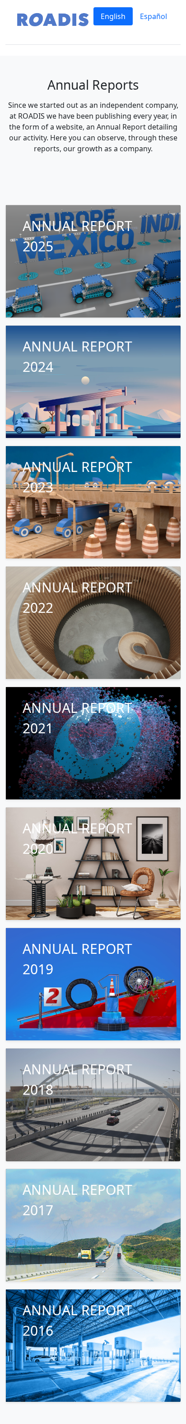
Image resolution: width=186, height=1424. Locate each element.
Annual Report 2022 (77, 597)
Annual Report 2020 (77, 838)
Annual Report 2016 (77, 1320)
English (113, 16)
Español (153, 16)
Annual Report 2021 (77, 717)
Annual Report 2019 (77, 958)
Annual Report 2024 (77, 356)
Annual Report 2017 (77, 1199)
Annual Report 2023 (77, 476)
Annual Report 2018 (77, 1079)
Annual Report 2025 (77, 235)
